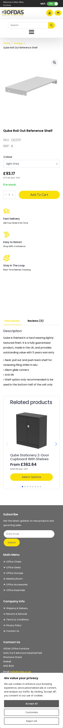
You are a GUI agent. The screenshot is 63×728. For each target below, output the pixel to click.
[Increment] (13, 195)
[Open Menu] (31, 32)
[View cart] (58, 12)
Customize (31, 712)
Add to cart (39, 195)
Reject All (31, 721)
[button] (54, 62)
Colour (7, 157)
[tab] (12, 321)
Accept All (32, 703)
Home (6, 43)
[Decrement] (6, 195)
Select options (31, 477)
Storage (18, 43)
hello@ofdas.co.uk (20, 671)
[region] (31, 700)
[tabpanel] (31, 358)
